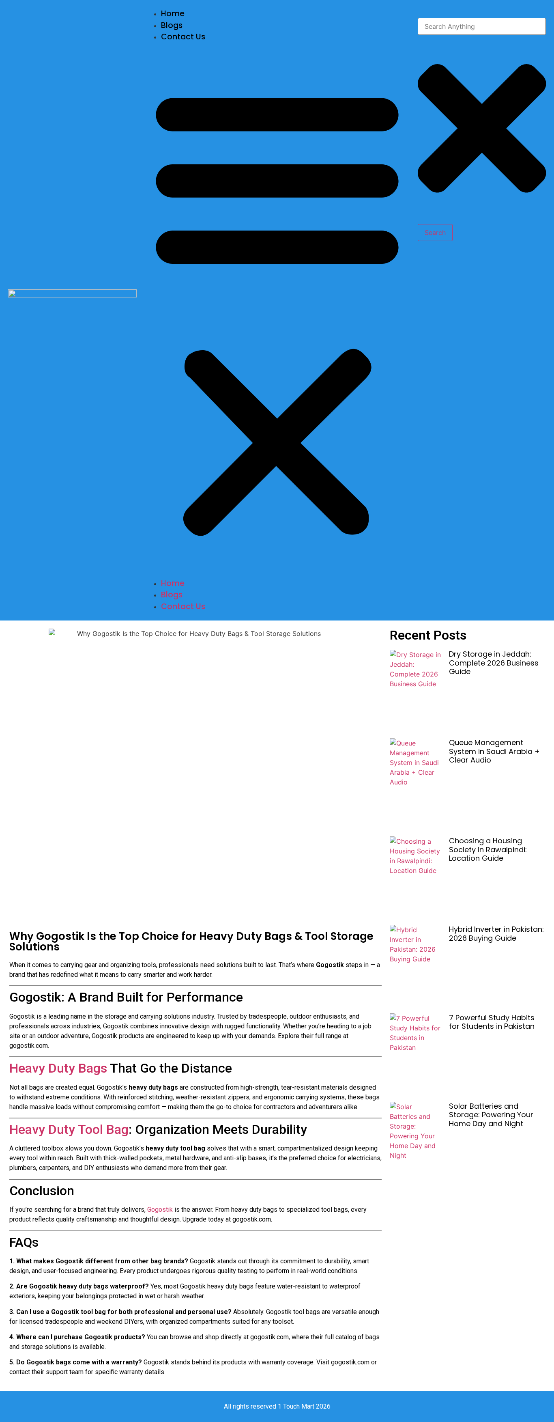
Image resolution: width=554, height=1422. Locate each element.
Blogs (172, 25)
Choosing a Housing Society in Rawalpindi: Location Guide (488, 849)
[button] (277, 310)
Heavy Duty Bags (59, 1068)
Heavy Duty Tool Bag (69, 1129)
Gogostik (160, 1209)
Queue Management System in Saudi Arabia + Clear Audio (494, 751)
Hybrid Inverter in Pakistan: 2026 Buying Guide (496, 933)
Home (173, 13)
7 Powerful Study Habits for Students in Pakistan (492, 1022)
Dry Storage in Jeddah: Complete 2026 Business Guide (494, 663)
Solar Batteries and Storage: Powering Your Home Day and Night (491, 1115)
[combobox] (482, 26)
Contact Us (183, 36)
